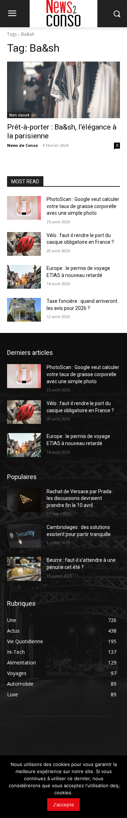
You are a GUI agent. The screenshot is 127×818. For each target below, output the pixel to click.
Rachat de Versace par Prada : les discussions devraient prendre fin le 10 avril (80, 498)
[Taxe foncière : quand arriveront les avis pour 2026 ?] (24, 310)
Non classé (19, 115)
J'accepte (63, 804)
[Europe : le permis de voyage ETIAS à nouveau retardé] (24, 277)
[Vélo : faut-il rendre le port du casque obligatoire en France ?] (24, 244)
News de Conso (22, 145)
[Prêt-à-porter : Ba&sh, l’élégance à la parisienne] (63, 90)
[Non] (118, 786)
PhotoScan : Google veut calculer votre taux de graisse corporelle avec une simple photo (83, 206)
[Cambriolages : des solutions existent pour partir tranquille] (24, 536)
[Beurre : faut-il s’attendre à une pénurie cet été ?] (24, 569)
